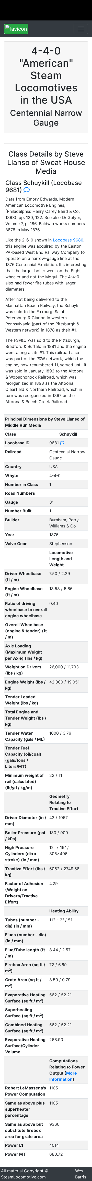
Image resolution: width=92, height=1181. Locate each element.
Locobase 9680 (68, 239)
